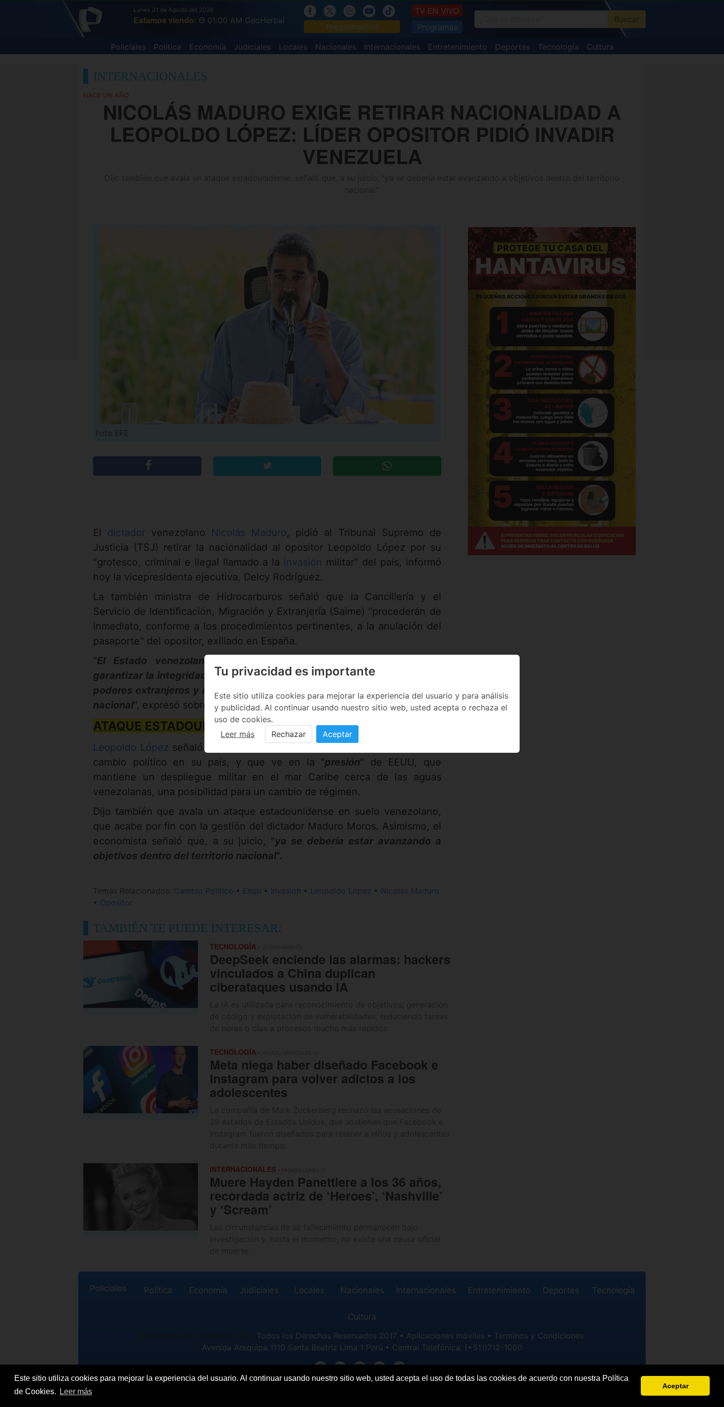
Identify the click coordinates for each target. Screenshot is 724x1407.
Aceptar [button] (675, 1386)
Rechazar (288, 734)
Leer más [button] (76, 1391)
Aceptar (337, 734)
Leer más (238, 734)
